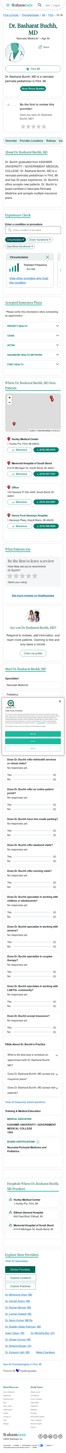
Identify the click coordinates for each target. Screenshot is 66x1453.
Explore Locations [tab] (20, 1278)
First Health (15, 364)
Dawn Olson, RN (14, 1333)
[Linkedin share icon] (50, 1437)
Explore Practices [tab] (20, 1286)
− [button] (9, 402)
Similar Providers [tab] (20, 1269)
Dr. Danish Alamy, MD (17, 1301)
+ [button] (9, 398)
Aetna (11, 345)
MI (43, 15)
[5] (44, 125)
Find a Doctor (11, 15)
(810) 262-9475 (47, 449)
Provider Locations (31, 140)
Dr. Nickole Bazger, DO (18, 1346)
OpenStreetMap (44, 430)
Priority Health (17, 326)
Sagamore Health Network (24, 354)
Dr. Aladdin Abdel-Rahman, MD (23, 1326)
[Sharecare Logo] (22, 5)
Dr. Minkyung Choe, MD (18, 1294)
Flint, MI (35, 69)
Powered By (9, 1370)
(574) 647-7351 (47, 473)
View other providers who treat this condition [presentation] (28, 280)
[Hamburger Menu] (8, 5)
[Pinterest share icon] (60, 1437)
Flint (50, 15)
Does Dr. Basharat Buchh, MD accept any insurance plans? (31, 1076)
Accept (33, 741)
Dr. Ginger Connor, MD (18, 1339)
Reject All (33, 734)
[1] (22, 125)
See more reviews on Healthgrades (33, 595)
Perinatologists (30, 15)
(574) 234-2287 (47, 501)
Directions (21, 449)
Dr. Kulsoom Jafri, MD (17, 1352)
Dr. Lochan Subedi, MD (18, 1314)
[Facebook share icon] (40, 1437)
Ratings (51, 140)
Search (39, 5)
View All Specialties (16, 1261)
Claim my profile (33, 653)
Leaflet (32, 430)
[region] (33, 726)
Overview (11, 140)
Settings (33, 748)
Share (46, 47)
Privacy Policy (41, 723)
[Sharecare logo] (33, 1434)
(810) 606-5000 (47, 526)
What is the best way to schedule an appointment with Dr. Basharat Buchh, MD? (29, 1060)
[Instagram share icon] (45, 1437)
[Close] (59, 701)
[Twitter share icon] (55, 1437)
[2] (28, 125)
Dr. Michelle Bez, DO (42, 1333)
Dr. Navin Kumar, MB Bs (19, 1320)
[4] (38, 125)
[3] (33, 125)
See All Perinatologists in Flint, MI (22, 1364)
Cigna (10, 335)
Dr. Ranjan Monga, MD (18, 1307)
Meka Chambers (45, 1352)
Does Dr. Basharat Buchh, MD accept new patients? (31, 1090)
